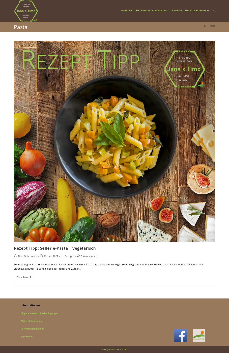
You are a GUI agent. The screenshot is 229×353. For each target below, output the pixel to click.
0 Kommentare (89, 256)
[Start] (205, 25)
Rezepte (69, 256)
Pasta (212, 25)
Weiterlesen (25, 276)
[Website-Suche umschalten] (215, 10)
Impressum (27, 336)
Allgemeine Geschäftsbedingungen (39, 313)
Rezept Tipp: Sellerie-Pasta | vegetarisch (55, 248)
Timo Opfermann (27, 256)
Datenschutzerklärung (32, 328)
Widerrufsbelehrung (31, 321)
